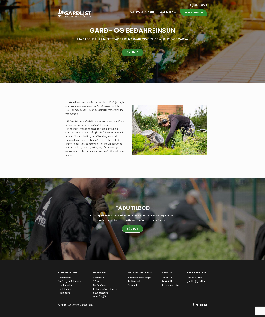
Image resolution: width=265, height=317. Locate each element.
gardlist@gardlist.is (197, 281)
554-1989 (200, 5)
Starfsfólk (167, 281)
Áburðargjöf (99, 296)
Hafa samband (193, 12)
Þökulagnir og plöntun (105, 289)
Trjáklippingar (65, 292)
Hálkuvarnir (134, 281)
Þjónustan (135, 12)
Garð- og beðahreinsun (70, 281)
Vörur (150, 12)
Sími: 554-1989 (194, 277)
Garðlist (166, 12)
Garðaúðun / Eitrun (103, 285)
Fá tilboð (132, 52)
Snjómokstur (135, 285)
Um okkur (167, 277)
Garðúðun (98, 277)
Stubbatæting (65, 285)
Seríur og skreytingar (139, 277)
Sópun (96, 281)
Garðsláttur (64, 277)
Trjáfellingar (64, 289)
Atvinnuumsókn (170, 285)
